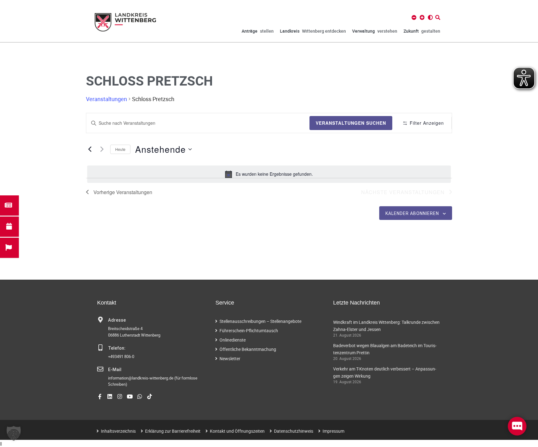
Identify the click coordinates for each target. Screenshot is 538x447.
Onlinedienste (232, 340)
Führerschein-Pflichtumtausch (248, 330)
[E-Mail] (100, 369)
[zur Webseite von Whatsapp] (139, 396)
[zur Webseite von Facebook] (99, 396)
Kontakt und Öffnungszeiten (237, 431)
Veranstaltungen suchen (351, 123)
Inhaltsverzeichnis (118, 431)
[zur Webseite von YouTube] (129, 396)
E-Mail (114, 369)
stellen (258, 31)
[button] (13, 433)
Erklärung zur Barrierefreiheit (173, 431)
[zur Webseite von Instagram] (119, 396)
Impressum (333, 431)
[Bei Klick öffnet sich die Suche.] (437, 17)
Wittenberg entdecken (313, 31)
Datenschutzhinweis (293, 431)
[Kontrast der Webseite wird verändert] (430, 17)
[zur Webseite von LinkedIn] (109, 396)
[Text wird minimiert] (414, 17)
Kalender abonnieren (412, 213)
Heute (120, 149)
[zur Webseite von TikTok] (149, 396)
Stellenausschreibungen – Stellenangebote (260, 321)
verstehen (374, 31)
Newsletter (229, 358)
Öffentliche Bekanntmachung (247, 349)
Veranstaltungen (106, 99)
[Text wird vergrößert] (422, 17)
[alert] (269, 174)
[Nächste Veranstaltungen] (102, 149)
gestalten (422, 31)
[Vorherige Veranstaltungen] (89, 149)
